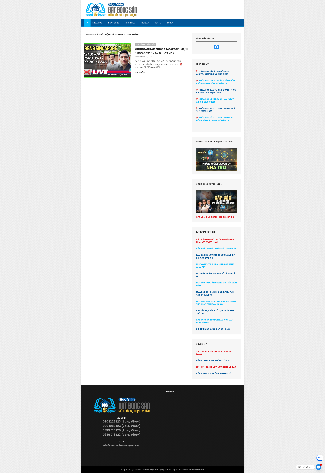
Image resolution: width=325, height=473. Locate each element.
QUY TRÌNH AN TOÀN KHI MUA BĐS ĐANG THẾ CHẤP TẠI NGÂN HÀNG (216, 303)
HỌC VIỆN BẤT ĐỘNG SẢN (145, 44)
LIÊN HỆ (158, 23)
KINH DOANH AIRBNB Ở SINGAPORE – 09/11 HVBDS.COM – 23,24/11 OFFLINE (161, 50)
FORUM (170, 23)
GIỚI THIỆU (130, 23)
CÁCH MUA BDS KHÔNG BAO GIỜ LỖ (213, 373)
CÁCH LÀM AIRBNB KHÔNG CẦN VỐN (214, 360)
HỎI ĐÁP (145, 23)
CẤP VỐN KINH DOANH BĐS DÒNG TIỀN (215, 217)
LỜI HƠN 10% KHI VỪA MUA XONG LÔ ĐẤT (216, 367)
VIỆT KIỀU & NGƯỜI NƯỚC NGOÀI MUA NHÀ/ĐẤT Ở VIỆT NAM (215, 241)
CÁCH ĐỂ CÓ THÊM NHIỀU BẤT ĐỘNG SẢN (216, 248)
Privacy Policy (196, 469)
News (137, 57)
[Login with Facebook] (216, 47)
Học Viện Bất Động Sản (156, 469)
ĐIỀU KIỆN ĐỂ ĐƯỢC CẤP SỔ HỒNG (213, 329)
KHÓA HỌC (97, 23)
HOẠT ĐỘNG (113, 23)
